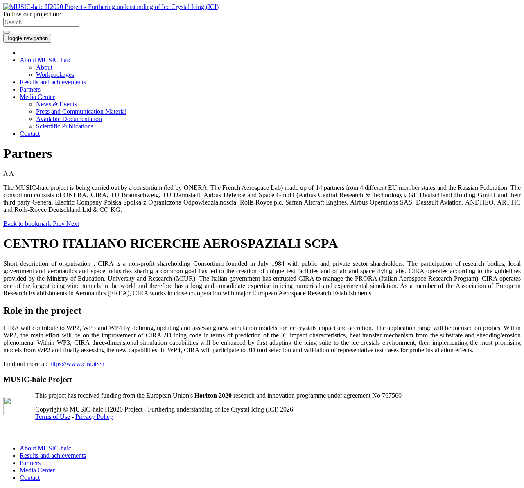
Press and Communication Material (81, 111)
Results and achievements (53, 82)
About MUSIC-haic (45, 448)
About (44, 67)
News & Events (56, 104)
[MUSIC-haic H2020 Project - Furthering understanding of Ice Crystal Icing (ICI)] (111, 6)
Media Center (37, 470)
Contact (30, 477)
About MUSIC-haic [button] (45, 59)
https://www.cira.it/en (76, 363)
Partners (30, 89)
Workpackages (55, 74)
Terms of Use (52, 416)
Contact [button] (30, 133)
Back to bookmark (28, 223)
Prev (59, 223)
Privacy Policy (94, 416)
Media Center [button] (37, 96)
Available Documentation (69, 118)
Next (72, 223)
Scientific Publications (64, 126)
